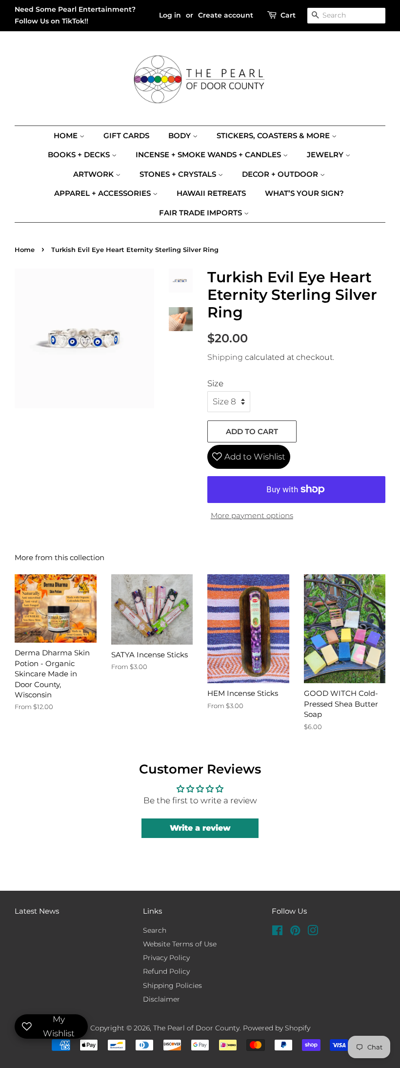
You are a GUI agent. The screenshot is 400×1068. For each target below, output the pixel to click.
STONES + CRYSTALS (179, 174)
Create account (225, 15)
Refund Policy (166, 971)
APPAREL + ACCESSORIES (103, 193)
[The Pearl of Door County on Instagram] (312, 932)
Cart (288, 15)
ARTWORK (94, 174)
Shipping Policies (172, 985)
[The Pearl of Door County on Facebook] (277, 932)
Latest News (37, 911)
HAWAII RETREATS (211, 193)
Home (67, 135)
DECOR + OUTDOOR (281, 174)
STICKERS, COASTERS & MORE (274, 135)
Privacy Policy (166, 957)
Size (215, 383)
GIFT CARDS (126, 135)
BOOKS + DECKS (80, 154)
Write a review (200, 828)
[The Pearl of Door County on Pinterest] (295, 932)
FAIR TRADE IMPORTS (201, 212)
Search (154, 930)
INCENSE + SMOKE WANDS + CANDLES (209, 154)
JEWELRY (326, 154)
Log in (170, 15)
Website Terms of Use (180, 944)
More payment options (252, 515)
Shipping (225, 357)
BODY (180, 135)
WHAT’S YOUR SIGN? (304, 193)
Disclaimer (161, 999)
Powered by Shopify (276, 1028)
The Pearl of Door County (196, 1028)
